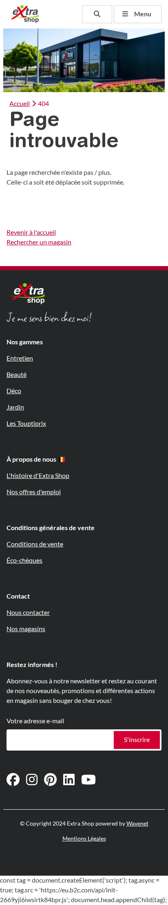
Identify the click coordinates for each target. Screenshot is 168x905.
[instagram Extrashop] (32, 780)
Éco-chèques (24, 560)
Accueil (19, 104)
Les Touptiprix (26, 423)
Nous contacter (28, 613)
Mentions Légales (84, 838)
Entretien (20, 358)
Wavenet (137, 823)
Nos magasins (26, 629)
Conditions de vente (35, 544)
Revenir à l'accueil (31, 232)
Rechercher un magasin (39, 242)
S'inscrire (137, 740)
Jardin (15, 407)
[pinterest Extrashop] (50, 780)
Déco (14, 391)
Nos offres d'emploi (34, 492)
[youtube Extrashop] (88, 780)
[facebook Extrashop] (13, 780)
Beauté (17, 375)
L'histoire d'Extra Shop (38, 476)
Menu (142, 14)
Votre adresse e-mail (35, 721)
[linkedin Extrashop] (69, 780)
